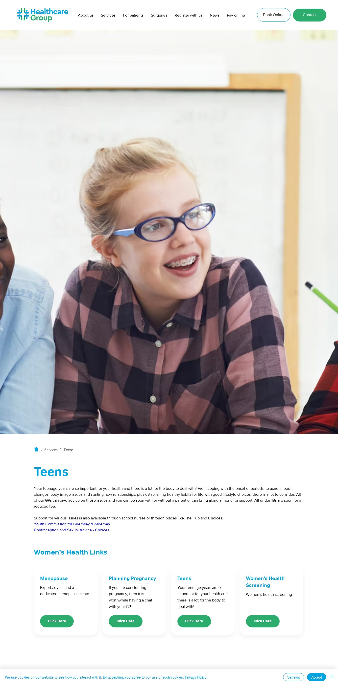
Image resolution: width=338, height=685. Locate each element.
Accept (316, 677)
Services (51, 450)
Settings (293, 677)
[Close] (332, 677)
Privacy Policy (195, 677)
